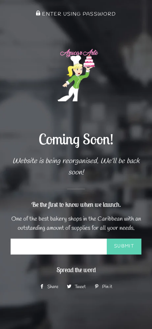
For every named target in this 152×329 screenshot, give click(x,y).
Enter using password (78, 14)
